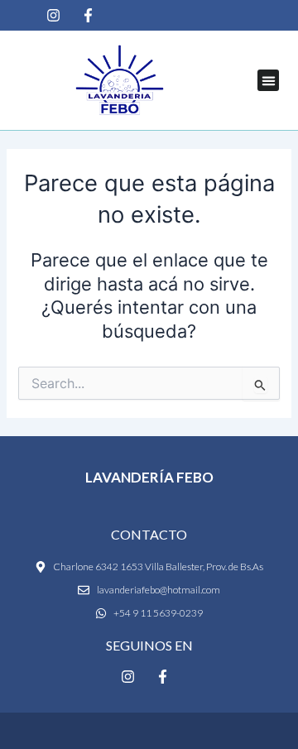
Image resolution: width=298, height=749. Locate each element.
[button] (268, 80)
